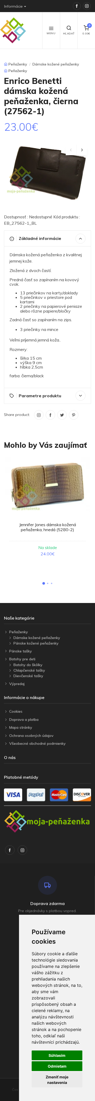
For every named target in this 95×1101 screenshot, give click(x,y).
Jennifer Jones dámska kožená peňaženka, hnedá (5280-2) (47, 527)
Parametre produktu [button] (40, 395)
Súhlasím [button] (57, 1055)
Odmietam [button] (57, 1066)
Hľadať (69, 33)
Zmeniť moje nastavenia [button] (57, 1080)
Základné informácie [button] (40, 238)
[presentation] (71, 150)
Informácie (13, 6)
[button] (43, 583)
